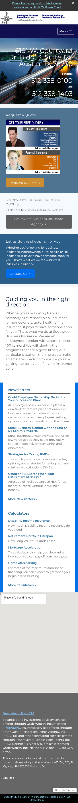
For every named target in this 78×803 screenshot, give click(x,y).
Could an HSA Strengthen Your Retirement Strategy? (31, 475)
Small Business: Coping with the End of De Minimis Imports (37, 429)
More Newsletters (22, 499)
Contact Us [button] (18, 273)
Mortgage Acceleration (25, 547)
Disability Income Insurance (29, 520)
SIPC (16, 727)
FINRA (7, 727)
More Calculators (22, 585)
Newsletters (19, 390)
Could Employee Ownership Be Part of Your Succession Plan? (37, 398)
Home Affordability (22, 563)
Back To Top (63, 790)
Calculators (18, 513)
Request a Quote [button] (23, 183)
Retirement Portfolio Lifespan (30, 536)
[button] (65, 31)
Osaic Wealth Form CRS (18, 713)
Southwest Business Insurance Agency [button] (39, 221)
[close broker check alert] (72, 3)
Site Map (8, 777)
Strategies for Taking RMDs (28, 454)
